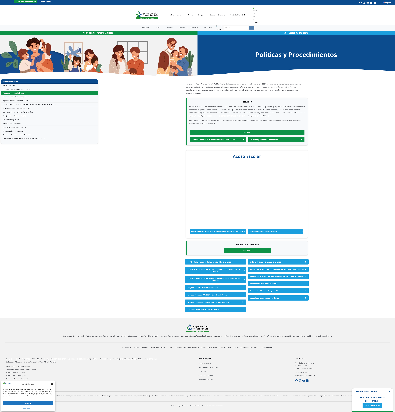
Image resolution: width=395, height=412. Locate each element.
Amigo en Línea (9, 85)
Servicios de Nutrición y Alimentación (18, 112)
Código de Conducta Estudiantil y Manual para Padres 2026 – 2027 (29, 104)
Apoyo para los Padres (12, 123)
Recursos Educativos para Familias (17, 135)
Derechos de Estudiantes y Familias (17, 97)
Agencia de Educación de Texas (15, 101)
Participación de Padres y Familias (16, 89)
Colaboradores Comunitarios (14, 127)
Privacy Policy (27, 408)
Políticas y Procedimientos (13, 93)
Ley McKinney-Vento (11, 120)
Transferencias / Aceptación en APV (17, 108)
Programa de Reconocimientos (15, 116)
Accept (28, 403)
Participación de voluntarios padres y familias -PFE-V (24, 139)
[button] (52, 384)
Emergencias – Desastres (13, 131)
